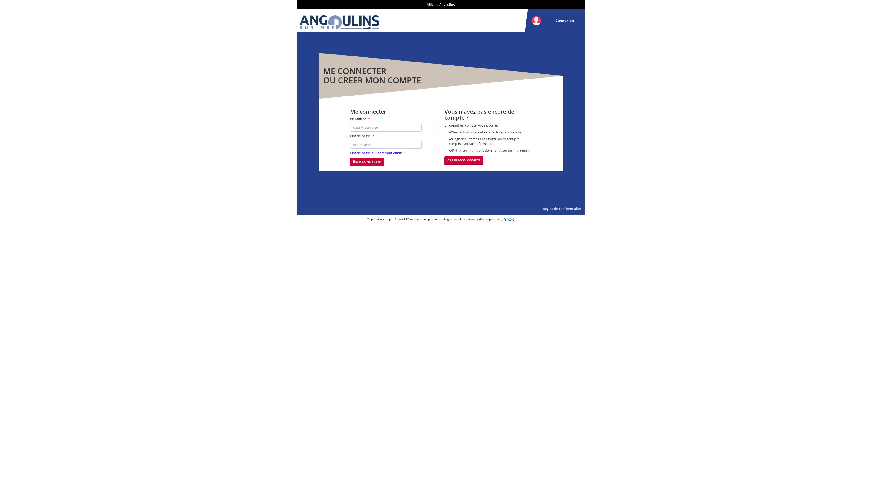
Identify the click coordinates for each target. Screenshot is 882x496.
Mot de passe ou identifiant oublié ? (377, 153)
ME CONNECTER (368, 161)
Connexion (564, 20)
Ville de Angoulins (441, 4)
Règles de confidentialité (563, 208)
